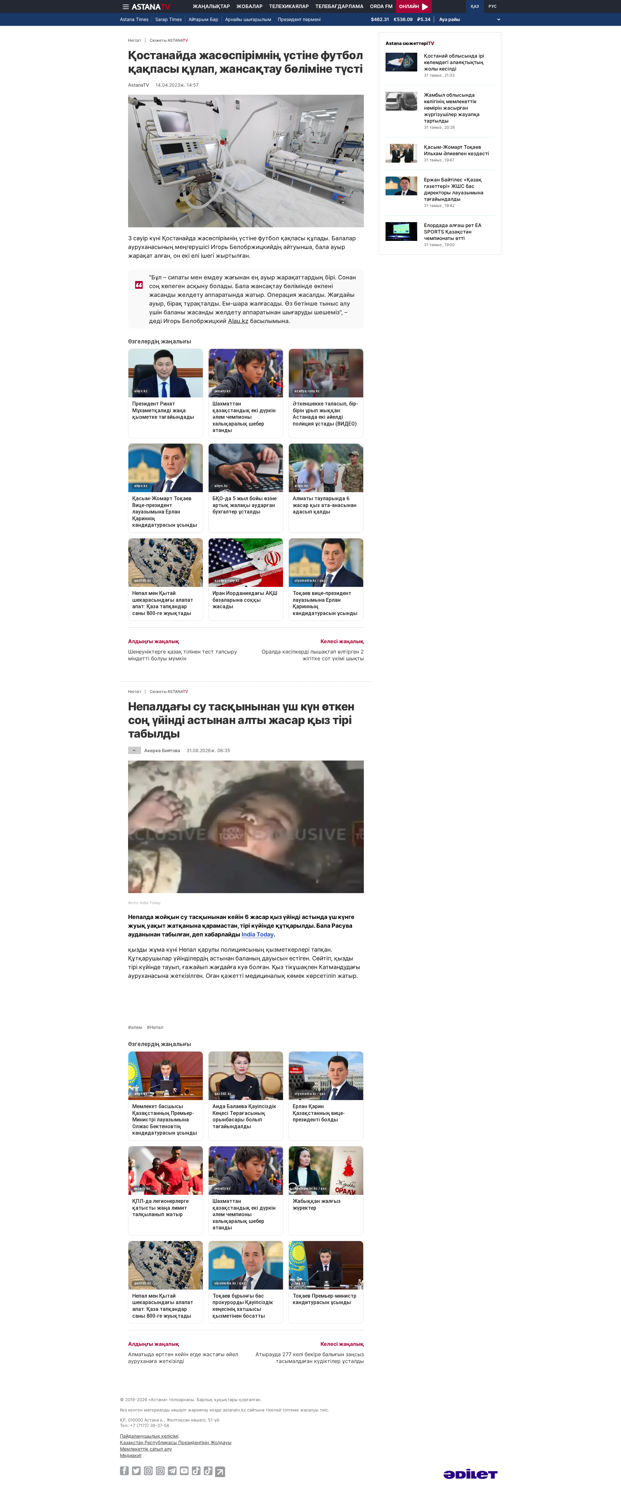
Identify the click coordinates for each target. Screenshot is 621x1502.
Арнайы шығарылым (248, 19)
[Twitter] (136, 1470)
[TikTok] (196, 1471)
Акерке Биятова (162, 750)
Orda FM (381, 6)
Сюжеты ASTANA (169, 40)
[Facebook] (124, 1470)
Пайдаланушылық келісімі (149, 1436)
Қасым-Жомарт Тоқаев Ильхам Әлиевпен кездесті (456, 150)
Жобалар (249, 6)
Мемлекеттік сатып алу (146, 1449)
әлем (136, 1027)
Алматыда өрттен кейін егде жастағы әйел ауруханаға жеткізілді (183, 1357)
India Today (258, 934)
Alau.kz (238, 321)
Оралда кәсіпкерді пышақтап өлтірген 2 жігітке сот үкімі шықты (313, 655)
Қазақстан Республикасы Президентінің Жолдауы (176, 1442)
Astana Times (134, 19)
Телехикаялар (289, 6)
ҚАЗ (475, 6)
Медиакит (131, 1455)
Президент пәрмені (299, 19)
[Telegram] (172, 1470)
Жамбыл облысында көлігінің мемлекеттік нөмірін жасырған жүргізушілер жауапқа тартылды (452, 108)
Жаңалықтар (211, 6)
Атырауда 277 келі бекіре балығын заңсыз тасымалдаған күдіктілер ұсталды (310, 1357)
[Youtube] (184, 1470)
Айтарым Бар (203, 19)
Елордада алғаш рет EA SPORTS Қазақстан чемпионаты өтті (453, 231)
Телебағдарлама (339, 6)
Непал (156, 1027)
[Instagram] (148, 1470)
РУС (492, 6)
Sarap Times (168, 19)
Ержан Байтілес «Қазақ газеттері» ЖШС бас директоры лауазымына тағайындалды (454, 189)
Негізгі (134, 40)
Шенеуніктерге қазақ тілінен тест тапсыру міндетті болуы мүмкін (182, 655)
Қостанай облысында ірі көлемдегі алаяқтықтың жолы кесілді (454, 62)
